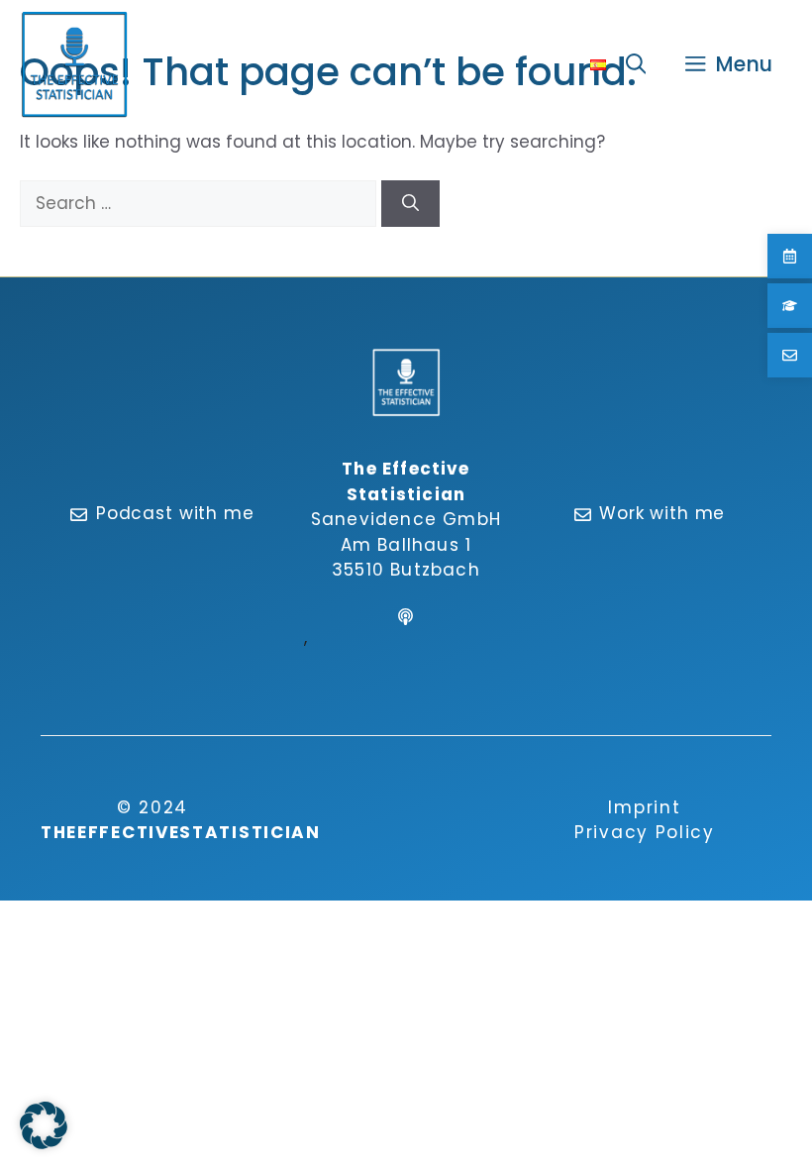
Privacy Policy (644, 832)
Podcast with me (175, 513)
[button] (636, 64)
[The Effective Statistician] (74, 64)
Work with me (662, 513)
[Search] (410, 204)
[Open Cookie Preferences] (43, 1143)
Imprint (644, 807)
